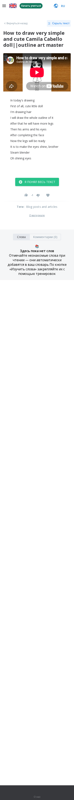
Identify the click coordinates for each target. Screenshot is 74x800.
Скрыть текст (60, 23)
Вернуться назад (17, 23)
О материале (37, 215)
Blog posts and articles (42, 207)
